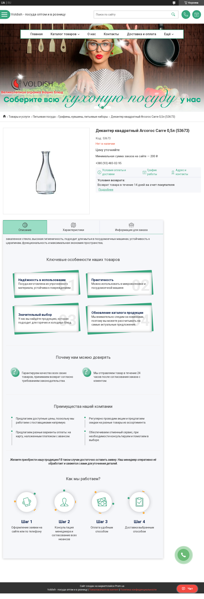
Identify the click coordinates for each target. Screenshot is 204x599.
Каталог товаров (63, 34)
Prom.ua (119, 586)
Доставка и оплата (141, 34)
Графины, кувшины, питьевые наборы (83, 116)
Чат (190, 588)
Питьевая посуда (44, 116)
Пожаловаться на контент (104, 589)
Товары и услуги (19, 116)
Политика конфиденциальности (138, 589)
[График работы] (196, 14)
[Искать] (173, 14)
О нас (91, 34)
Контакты (111, 34)
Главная (36, 34)
